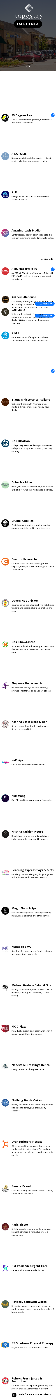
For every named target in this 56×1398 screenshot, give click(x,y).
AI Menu (45, 259)
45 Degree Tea (22, 115)
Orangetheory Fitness (27, 1141)
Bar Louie (18, 310)
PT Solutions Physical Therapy (32, 1343)
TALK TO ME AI (28, 24)
